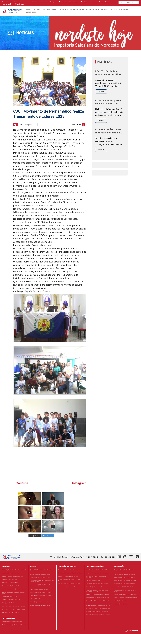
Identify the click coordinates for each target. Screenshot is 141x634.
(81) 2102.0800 (110, 557)
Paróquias (53, 2)
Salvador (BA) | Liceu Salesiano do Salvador (39, 598)
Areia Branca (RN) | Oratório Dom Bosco (10, 573)
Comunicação (73, 2)
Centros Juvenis (16, 2)
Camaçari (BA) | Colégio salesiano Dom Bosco (40, 605)
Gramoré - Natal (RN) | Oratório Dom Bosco (11, 585)
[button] (136, 2)
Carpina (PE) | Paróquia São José (93, 580)
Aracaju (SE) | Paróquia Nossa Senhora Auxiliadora (97, 573)
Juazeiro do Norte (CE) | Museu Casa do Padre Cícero (125, 580)
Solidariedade (19, 4)
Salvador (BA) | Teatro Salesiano (121, 604)
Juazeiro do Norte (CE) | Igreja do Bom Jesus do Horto (97, 597)
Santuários (63, 2)
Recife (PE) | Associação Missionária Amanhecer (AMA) (126, 597)
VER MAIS (101, 91)
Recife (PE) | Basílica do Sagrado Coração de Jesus (97, 611)
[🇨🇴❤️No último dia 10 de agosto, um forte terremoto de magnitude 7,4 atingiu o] (85, 504)
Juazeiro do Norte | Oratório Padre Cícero (11, 599)
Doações (84, 2)
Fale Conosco (31, 12)
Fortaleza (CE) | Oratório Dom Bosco (10, 582)
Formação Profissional (40, 2)
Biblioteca (114, 10)
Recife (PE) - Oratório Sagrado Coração (10, 612)
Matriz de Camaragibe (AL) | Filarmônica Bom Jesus (125, 594)
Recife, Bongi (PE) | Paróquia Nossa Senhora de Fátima (98, 608)
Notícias (104, 10)
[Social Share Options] (74, 515)
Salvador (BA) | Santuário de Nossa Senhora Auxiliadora (98, 614)
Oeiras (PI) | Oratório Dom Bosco (9, 602)
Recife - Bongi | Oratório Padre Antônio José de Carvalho (14, 606)
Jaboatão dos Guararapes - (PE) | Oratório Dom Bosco (13, 589)
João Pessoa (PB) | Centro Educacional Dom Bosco (69, 583)
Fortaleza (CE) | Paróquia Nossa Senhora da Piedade (97, 583)
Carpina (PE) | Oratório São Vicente (9, 579)
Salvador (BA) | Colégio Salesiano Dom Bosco (40, 602)
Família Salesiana (93, 10)
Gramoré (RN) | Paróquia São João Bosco (95, 587)
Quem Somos (30, 10)
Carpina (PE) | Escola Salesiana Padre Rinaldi (40, 574)
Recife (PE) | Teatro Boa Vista (120, 600)
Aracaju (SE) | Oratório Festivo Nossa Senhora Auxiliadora (14, 569)
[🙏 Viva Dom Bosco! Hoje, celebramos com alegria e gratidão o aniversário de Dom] (111, 504)
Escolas (27, 2)
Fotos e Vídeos (124, 10)
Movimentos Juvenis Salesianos (72, 10)
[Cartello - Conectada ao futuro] (132, 631)
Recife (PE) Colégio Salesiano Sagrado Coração (40, 595)
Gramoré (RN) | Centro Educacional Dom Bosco (68, 576)
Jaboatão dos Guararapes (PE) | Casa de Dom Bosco (125, 577)
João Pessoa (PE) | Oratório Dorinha (9, 596)
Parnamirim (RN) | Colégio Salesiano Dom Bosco (40, 592)
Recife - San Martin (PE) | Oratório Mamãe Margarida (13, 609)
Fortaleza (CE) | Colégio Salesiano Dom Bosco (40, 577)
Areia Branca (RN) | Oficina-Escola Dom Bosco (68, 569)
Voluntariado (52, 10)
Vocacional (41, 10)
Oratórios (5, 2)
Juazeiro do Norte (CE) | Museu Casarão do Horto (124, 583)
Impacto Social (104, 2)
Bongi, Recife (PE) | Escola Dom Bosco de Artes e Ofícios (70, 573)
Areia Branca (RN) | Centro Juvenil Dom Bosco (12, 621)
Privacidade (93, 2)
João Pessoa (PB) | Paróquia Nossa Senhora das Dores (97, 594)
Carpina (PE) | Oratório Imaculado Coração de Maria (13, 576)
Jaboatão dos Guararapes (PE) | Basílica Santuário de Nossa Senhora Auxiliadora (97, 591)
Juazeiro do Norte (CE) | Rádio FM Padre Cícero (124, 587)
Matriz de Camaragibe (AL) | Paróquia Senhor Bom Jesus (98, 605)
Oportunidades (7, 4)
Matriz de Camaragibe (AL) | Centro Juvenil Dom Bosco (14, 624)
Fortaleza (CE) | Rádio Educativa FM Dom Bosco (124, 574)
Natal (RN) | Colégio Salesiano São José (39, 589)
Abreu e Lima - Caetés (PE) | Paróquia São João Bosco (97, 569)
